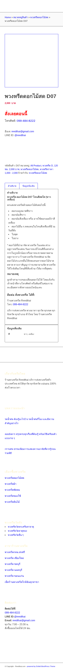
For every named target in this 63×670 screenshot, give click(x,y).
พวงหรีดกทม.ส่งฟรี (15, 552)
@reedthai (20, 135)
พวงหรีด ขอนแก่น (14, 576)
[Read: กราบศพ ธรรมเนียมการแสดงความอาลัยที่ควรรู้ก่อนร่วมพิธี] (7, 445)
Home (8, 17)
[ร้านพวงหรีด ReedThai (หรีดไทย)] (26, 6)
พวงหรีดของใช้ (13, 496)
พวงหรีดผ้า (10, 484)
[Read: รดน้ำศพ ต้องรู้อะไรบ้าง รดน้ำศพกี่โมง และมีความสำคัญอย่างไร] (7, 415)
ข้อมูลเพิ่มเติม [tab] (28, 186)
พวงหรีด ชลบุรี (12, 564)
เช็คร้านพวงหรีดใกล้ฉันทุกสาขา (22, 582)
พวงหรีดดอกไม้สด (39, 17)
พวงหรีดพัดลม (12, 490)
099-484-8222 (26, 120)
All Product (35, 165)
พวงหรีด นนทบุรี (13, 570)
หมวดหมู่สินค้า (20, 17)
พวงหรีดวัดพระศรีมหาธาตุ (21, 526)
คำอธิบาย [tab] (12, 186)
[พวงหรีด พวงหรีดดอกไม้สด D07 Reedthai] (31, 60)
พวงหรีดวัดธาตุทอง (17, 531)
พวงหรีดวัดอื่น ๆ (16, 535)
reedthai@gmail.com (22, 131)
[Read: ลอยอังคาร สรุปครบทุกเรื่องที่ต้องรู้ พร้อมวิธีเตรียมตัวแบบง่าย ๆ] (7, 430)
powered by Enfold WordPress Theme (41, 666)
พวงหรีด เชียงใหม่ (14, 558)
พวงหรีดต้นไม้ (12, 502)
